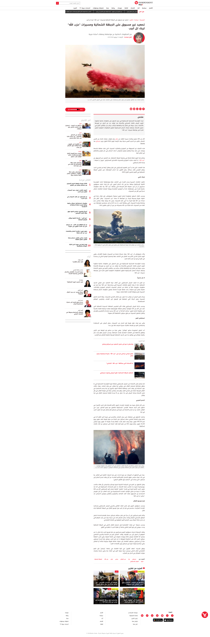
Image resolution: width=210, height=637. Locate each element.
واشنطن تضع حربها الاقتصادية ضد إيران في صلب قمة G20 (106, 601)
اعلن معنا (135, 624)
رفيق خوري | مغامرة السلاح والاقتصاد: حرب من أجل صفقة (76, 232)
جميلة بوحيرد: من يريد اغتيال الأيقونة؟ (75, 293)
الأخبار (151, 8)
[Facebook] (172, 615)
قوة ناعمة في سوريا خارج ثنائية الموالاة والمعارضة (78, 245)
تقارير (131, 20)
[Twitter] (167, 615)
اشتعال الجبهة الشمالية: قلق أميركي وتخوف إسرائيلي (116, 373)
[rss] (142, 615)
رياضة (113, 8)
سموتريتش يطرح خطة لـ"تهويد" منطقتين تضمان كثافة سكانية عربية (74, 173)
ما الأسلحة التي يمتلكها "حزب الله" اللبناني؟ (119, 363)
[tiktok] (147, 615)
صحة (107, 8)
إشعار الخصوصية (134, 615)
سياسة (144, 8)
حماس (116, 559)
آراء (138, 8)
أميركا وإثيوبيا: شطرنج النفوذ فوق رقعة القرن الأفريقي (77, 212)
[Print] (131, 109)
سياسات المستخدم (133, 613)
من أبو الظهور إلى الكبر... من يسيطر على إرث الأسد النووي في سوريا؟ (76, 225)
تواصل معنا (135, 621)
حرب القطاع (123, 559)
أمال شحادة (128, 37)
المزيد (75, 8)
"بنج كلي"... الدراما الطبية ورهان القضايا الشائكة (78, 219)
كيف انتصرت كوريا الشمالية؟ (75, 282)
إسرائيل (97, 141)
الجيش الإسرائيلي (134, 561)
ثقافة (126, 8)
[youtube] (157, 615)
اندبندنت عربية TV (85, 8)
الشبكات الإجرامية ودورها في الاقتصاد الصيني (74, 313)
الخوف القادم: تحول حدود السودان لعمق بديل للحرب (77, 191)
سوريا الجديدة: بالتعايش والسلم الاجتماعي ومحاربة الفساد (74, 273)
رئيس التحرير (134, 618)
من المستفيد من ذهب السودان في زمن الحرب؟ (77, 198)
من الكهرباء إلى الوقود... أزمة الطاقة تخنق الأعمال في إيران (125, 12)
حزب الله (142, 160)
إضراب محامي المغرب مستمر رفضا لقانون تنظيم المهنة (77, 239)
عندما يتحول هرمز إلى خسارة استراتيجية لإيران (74, 303)
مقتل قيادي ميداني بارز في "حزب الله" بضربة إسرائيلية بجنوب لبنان (114, 355)
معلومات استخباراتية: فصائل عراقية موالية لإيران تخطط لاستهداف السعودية (77, 205)
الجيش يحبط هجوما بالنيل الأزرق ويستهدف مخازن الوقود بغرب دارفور (92, 12)
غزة (129, 559)
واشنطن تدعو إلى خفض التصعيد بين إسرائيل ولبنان (117, 344)
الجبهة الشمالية (98, 559)
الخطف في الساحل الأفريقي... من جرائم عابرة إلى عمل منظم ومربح (106, 583)
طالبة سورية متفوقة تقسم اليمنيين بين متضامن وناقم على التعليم (77, 184)
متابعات (80, 151)
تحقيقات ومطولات (98, 8)
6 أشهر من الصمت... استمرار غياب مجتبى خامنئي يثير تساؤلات (132, 583)
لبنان (116, 139)
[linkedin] (152, 615)
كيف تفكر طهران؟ (78, 262)
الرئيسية (142, 20)
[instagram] (162, 615)
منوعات (120, 8)
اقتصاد (133, 8)
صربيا (142, 561)
